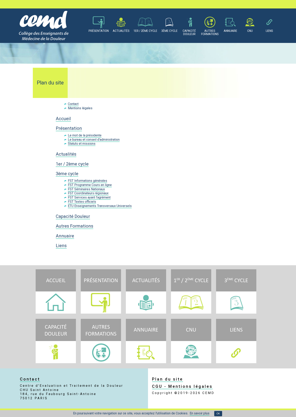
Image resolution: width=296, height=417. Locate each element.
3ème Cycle (169, 30)
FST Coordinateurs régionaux (88, 193)
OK (218, 413)
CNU (250, 30)
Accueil (63, 118)
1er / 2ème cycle (72, 163)
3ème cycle (67, 173)
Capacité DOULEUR (189, 32)
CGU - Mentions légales (182, 386)
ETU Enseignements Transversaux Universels (100, 206)
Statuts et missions (81, 144)
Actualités (121, 30)
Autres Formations (74, 226)
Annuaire (230, 30)
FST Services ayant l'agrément (89, 197)
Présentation (99, 30)
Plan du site (167, 379)
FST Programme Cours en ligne (90, 185)
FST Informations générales (87, 181)
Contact (73, 104)
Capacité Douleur (73, 216)
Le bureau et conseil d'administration (94, 139)
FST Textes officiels (82, 202)
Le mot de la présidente (84, 135)
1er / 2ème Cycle (145, 30)
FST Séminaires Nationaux (86, 189)
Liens (269, 30)
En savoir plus (199, 413)
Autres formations (210, 32)
